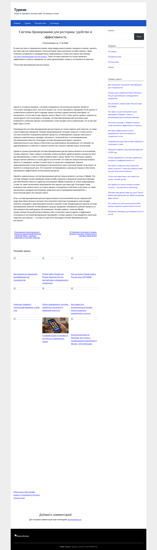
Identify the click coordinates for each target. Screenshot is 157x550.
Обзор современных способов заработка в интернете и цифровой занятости (55, 307)
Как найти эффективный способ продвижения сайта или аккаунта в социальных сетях (122, 133)
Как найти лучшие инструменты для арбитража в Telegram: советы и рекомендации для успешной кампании (123, 114)
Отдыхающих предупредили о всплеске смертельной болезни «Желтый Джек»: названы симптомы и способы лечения (27, 235)
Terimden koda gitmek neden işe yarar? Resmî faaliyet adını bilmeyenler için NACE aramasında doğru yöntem (126, 195)
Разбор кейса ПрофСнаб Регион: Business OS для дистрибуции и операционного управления (124, 95)
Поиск (111, 30)
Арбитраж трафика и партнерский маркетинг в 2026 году (27, 307)
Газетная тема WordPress (87, 546)
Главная (17, 23)
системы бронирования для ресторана (30, 56)
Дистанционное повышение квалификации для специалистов (25, 277)
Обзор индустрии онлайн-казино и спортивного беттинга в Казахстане (27, 495)
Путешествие (40, 23)
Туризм (20, 9)
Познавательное (114, 56)
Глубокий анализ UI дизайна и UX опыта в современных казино (55, 338)
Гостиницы (54, 23)
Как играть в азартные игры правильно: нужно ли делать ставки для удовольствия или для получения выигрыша (125, 168)
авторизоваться (74, 519)
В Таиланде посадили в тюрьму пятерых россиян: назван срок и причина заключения (83, 234)
